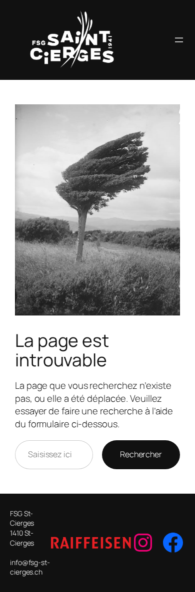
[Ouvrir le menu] (179, 40)
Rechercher (141, 454)
